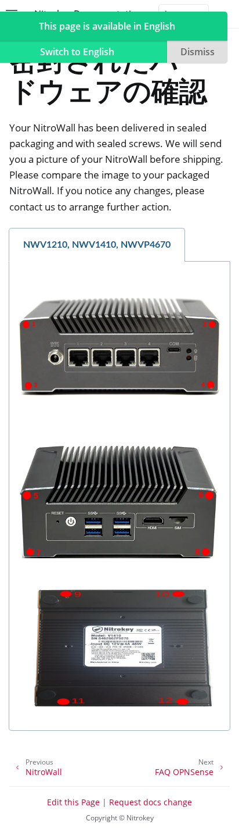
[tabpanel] (119, 496)
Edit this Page (73, 802)
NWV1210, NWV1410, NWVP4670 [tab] (97, 244)
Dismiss (197, 51)
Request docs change (150, 802)
